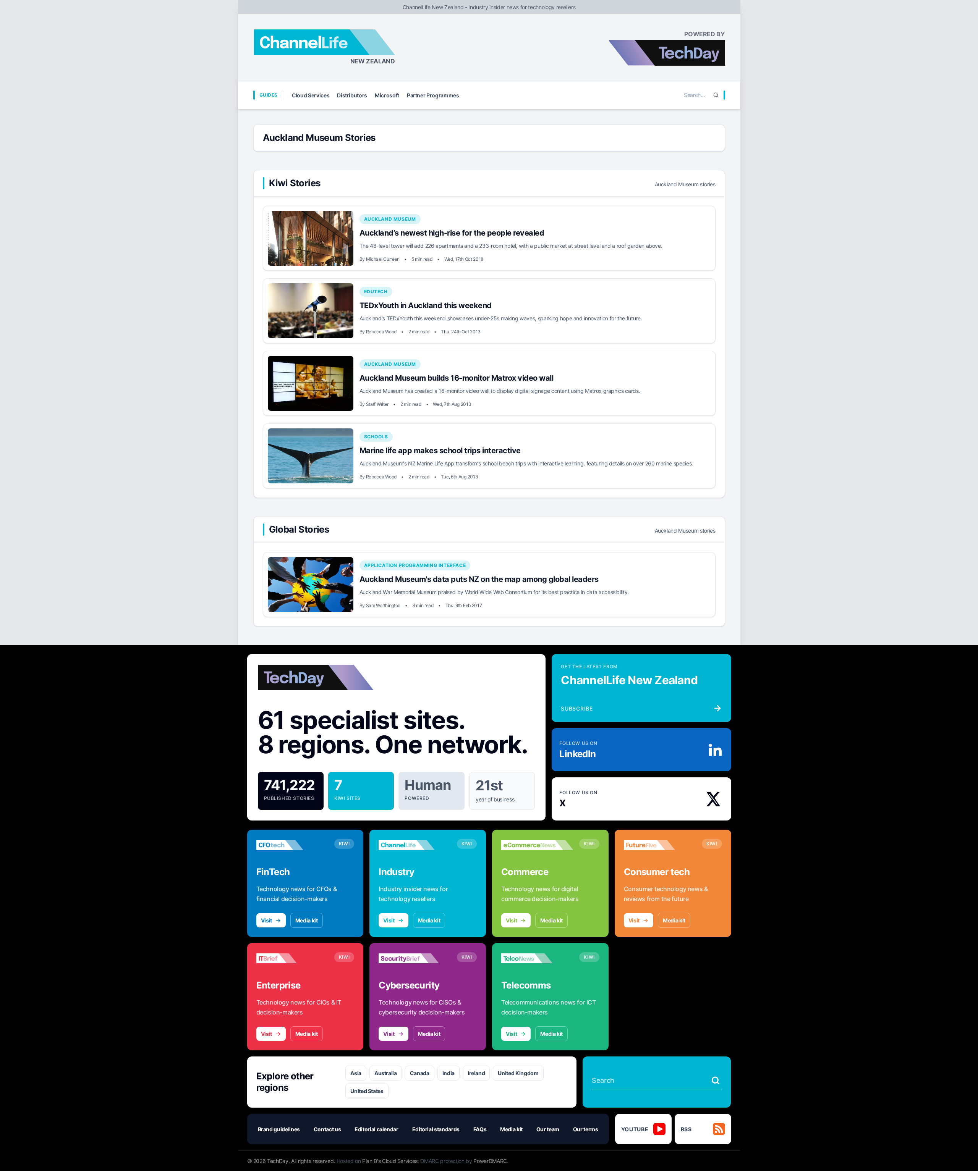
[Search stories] (715, 1080)
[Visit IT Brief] (292, 958)
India (448, 1073)
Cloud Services (310, 95)
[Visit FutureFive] (660, 845)
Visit (266, 920)
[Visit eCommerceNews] (537, 845)
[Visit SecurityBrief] (414, 958)
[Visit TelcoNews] (537, 958)
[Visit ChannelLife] (414, 845)
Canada (419, 1073)
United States (366, 1091)
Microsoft (387, 95)
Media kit (306, 920)
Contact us (327, 1129)
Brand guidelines (279, 1129)
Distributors (352, 95)
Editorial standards (436, 1129)
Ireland (476, 1073)
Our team (547, 1129)
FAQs (480, 1129)
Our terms (585, 1129)
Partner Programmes (433, 95)
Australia (385, 1073)
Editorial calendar (376, 1129)
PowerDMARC (490, 1161)
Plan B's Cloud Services (390, 1161)
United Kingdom (518, 1073)
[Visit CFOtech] (292, 845)
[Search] (716, 95)
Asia (355, 1073)
